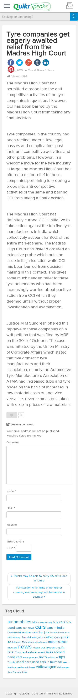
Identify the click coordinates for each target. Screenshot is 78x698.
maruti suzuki (57, 642)
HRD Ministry (13, 637)
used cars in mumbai (47, 662)
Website (11, 524)
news (24, 647)
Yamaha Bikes (20, 672)
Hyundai (26, 637)
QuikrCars (14, 652)
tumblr (37, 62)
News (50, 70)
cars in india (55, 628)
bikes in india (46, 622)
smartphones (30, 657)
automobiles (19, 622)
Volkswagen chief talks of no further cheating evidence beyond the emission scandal (39, 592)
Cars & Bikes (36, 70)
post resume (49, 647)
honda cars (63, 632)
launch (17, 642)
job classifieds (46, 637)
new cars (12, 648)
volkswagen (46, 667)
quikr (61, 647)
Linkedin (45, 62)
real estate (29, 652)
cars (40, 627)
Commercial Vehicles (19, 632)
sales (49, 652)
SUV (41, 657)
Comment (12, 442)
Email (10, 508)
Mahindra (27, 642)
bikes (35, 622)
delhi (35, 632)
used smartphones (26, 667)
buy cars (59, 622)
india (34, 637)
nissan (36, 648)
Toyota (11, 662)
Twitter (19, 62)
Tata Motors (51, 657)
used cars (23, 662)
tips (62, 657)
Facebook (10, 62)
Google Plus (28, 62)
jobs (58, 637)
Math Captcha (15, 541)
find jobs (44, 632)
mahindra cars (40, 642)
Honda (53, 632)
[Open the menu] (7, 6)
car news (28, 627)
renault (41, 652)
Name (11, 491)
